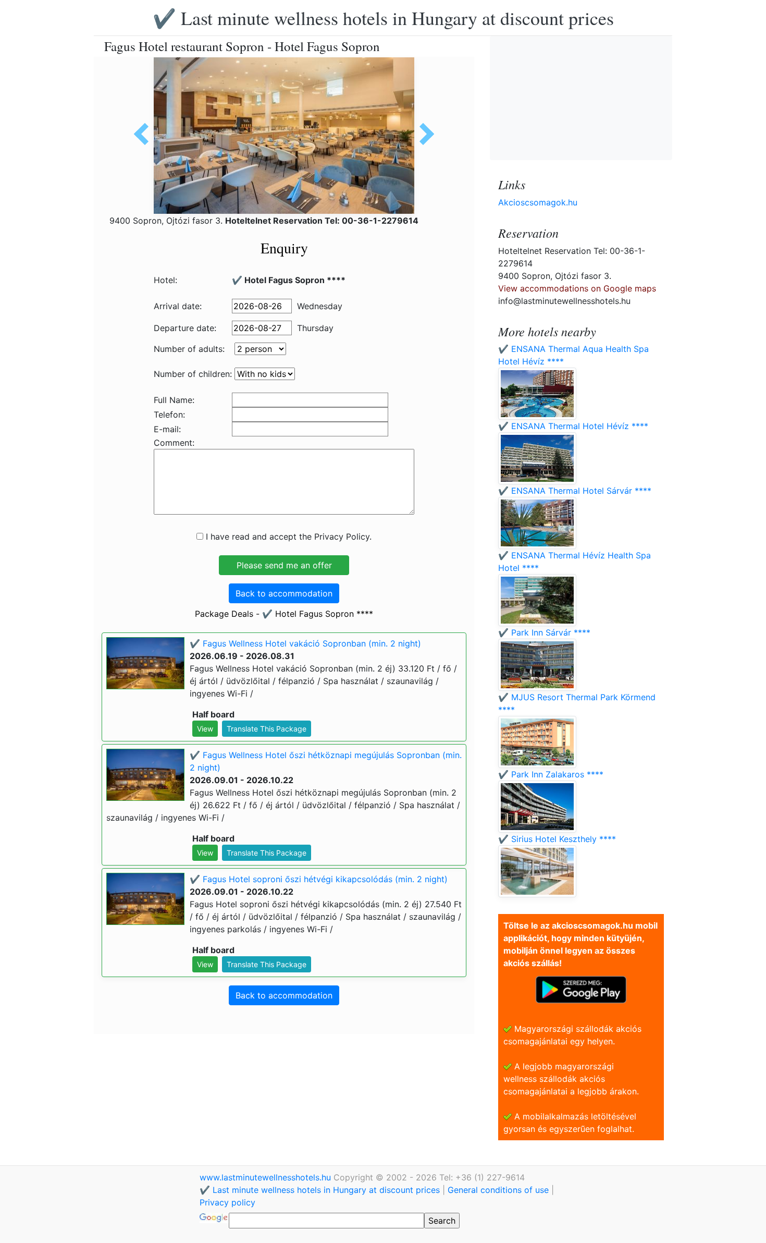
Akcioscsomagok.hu (537, 202)
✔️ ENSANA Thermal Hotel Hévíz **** (573, 426)
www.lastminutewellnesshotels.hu (266, 1177)
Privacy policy (227, 1202)
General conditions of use (498, 1190)
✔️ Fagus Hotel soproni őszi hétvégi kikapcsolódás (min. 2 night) (319, 879)
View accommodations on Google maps (577, 288)
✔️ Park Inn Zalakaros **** (550, 774)
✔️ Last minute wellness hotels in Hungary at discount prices (383, 17)
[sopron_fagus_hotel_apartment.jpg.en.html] (145, 134)
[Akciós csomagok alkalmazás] (581, 988)
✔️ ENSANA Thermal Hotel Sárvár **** (574, 490)
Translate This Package (266, 728)
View (205, 728)
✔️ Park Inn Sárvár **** (544, 632)
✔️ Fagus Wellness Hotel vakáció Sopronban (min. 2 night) (305, 643)
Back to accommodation (284, 593)
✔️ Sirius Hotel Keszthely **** (557, 839)
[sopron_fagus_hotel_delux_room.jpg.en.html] (423, 134)
